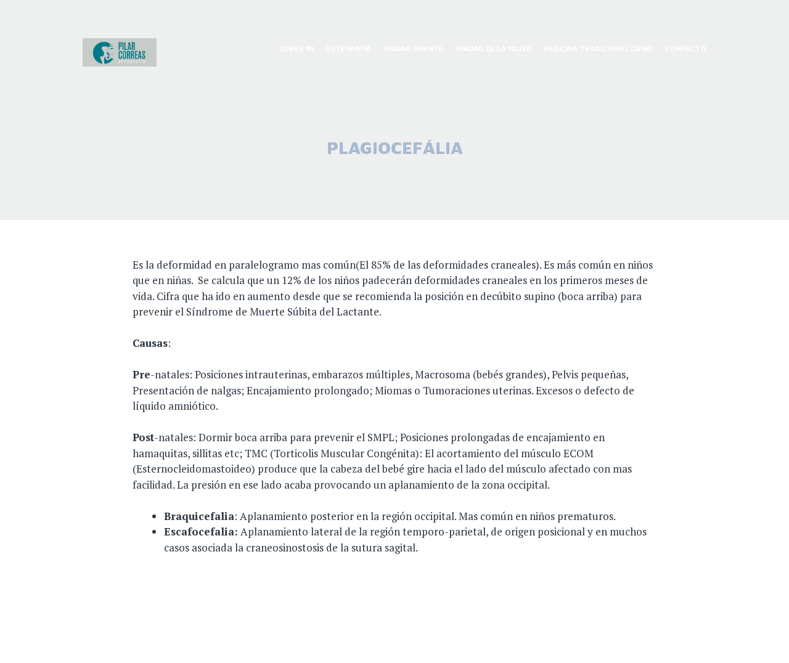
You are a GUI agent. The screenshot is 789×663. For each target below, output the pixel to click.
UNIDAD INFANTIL (413, 48)
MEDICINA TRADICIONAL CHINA (598, 48)
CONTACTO (685, 48)
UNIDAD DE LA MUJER (493, 48)
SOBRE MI (297, 48)
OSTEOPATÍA (348, 48)
